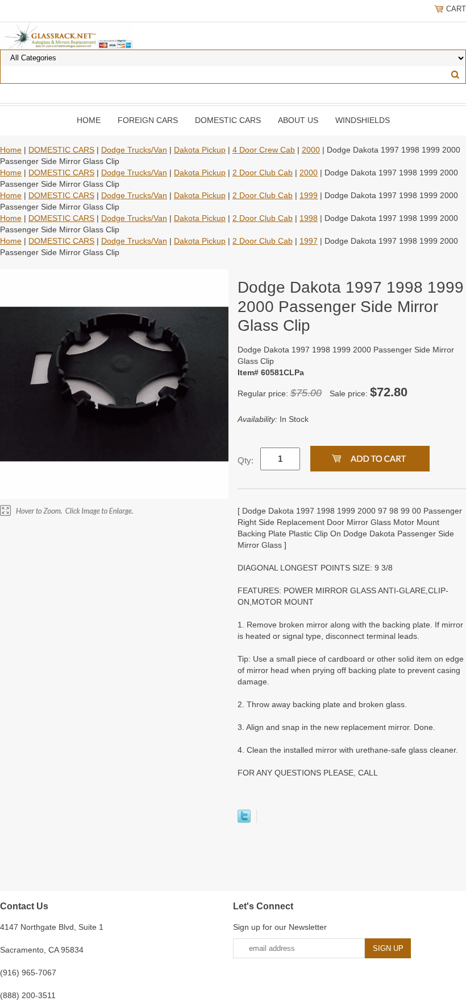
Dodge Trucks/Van (134, 149)
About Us (298, 120)
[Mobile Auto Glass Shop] (67, 35)
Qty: (245, 460)
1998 (308, 218)
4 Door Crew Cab (263, 149)
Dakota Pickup (200, 149)
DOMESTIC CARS (228, 120)
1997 (308, 240)
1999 (308, 195)
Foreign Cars (148, 120)
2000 (311, 149)
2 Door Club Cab (262, 172)
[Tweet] (244, 819)
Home (89, 120)
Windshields (362, 120)
